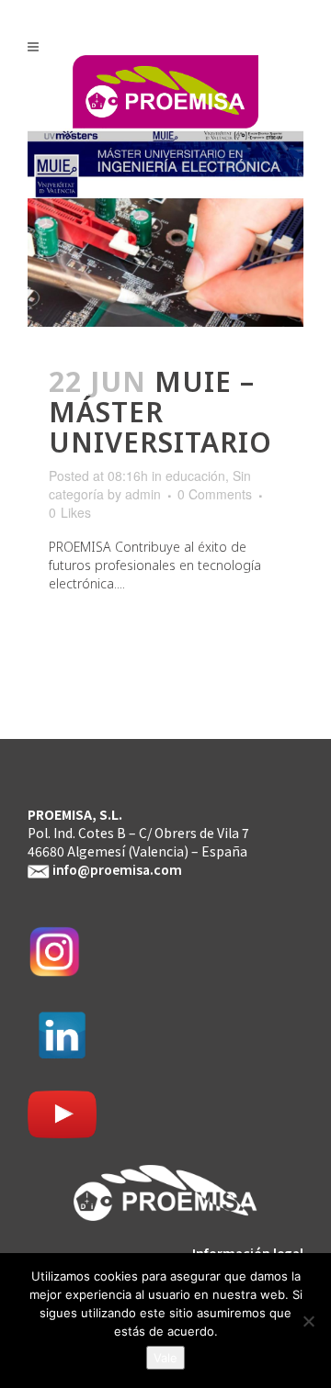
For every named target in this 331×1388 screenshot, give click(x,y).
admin (143, 494)
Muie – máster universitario (160, 412)
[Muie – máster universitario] (165, 209)
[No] (308, 1321)
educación (195, 475)
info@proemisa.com (117, 869)
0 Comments (214, 494)
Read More (101, 636)
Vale (165, 1357)
